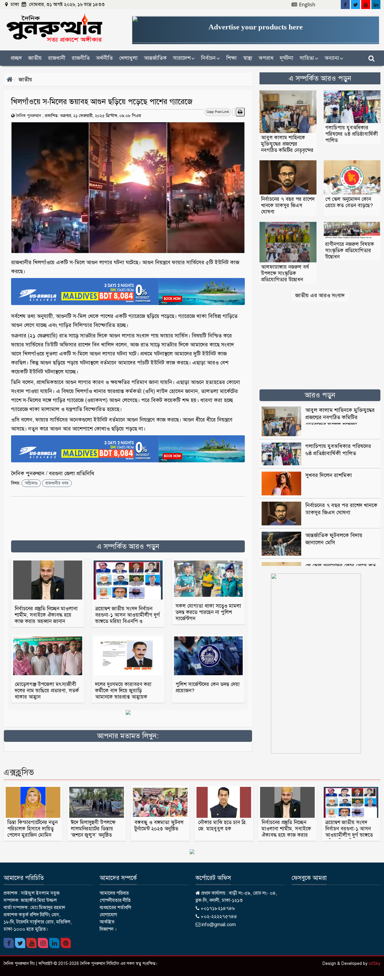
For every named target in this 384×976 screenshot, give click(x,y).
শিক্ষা (231, 58)
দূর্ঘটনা (286, 58)
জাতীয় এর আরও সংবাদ (320, 295)
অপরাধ (266, 58)
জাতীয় (35, 58)
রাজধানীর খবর (56, 483)
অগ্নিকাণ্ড (31, 483)
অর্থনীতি (104, 58)
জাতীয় (25, 79)
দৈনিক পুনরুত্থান (28, 115)
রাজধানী (56, 58)
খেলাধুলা (128, 58)
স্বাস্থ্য (247, 58)
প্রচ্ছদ (16, 58)
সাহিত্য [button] (309, 58)
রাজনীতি (81, 58)
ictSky (374, 963)
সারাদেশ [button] (184, 58)
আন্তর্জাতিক (155, 58)
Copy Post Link (218, 112)
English (306, 4)
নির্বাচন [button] (210, 58)
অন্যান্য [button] (334, 58)
